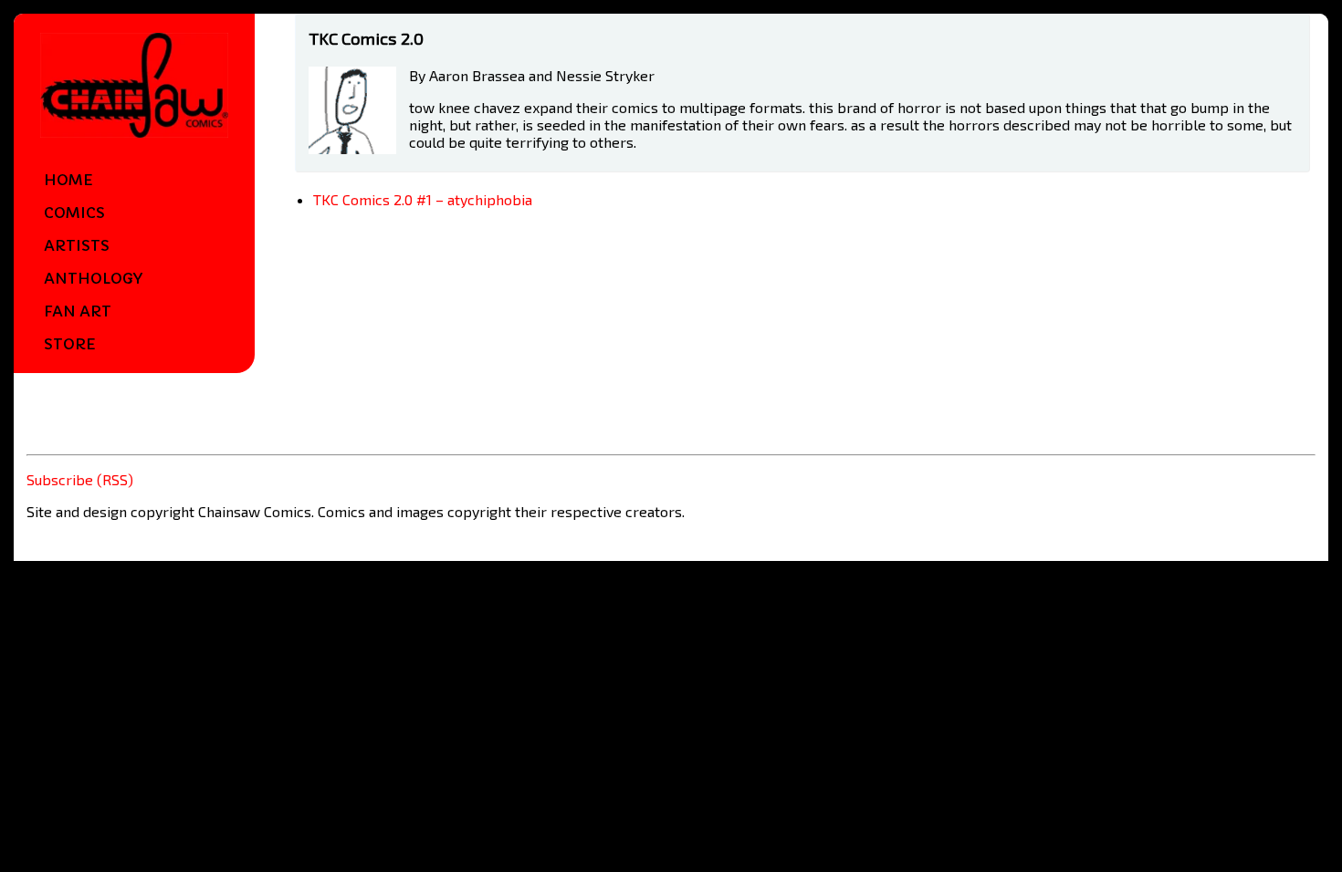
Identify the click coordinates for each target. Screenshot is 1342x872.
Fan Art (77, 311)
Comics (74, 212)
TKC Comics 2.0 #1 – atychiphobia (422, 199)
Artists (77, 245)
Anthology (93, 278)
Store (70, 344)
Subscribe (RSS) (79, 479)
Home (68, 180)
